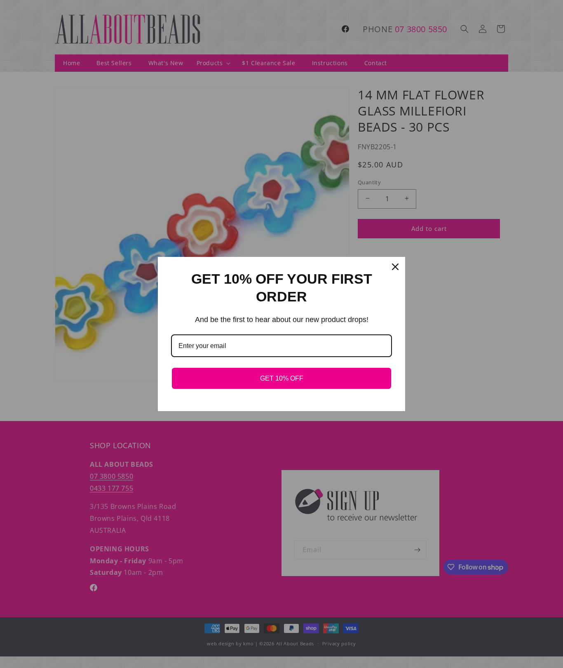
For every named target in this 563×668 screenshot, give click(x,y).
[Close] (395, 267)
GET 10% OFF (281, 378)
